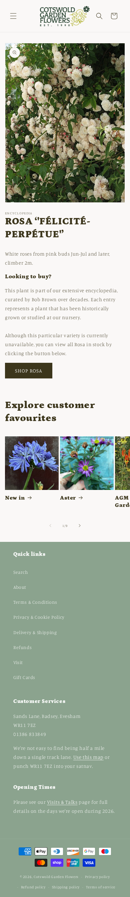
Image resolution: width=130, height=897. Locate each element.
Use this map (88, 757)
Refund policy (33, 887)
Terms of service (100, 887)
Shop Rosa (28, 370)
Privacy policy (97, 876)
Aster (68, 498)
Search (20, 572)
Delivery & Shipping (35, 632)
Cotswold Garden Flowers (56, 876)
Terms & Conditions (35, 602)
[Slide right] (79, 525)
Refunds (22, 647)
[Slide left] (50, 525)
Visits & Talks (62, 802)
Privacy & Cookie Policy (39, 617)
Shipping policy (66, 887)
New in (15, 498)
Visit (18, 662)
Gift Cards (24, 677)
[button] (13, 16)
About (19, 587)
